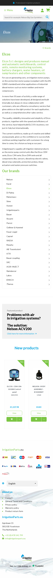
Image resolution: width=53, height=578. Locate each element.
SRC (8, 262)
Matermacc (11, 197)
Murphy (10, 245)
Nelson (10, 179)
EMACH (10, 280)
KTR (9, 254)
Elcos (9, 188)
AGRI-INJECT (13, 267)
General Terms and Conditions (18, 501)
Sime (9, 201)
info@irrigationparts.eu (15, 538)
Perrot (9, 223)
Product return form (14, 511)
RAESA (10, 240)
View (14, 413)
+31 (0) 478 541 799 (14, 535)
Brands (48, 48)
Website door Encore (27, 569)
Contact (9, 498)
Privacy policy (11, 504)
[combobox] (22, 483)
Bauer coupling (13, 258)
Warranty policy (12, 508)
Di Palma (10, 193)
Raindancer (11, 271)
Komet (10, 206)
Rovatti (10, 219)
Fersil (9, 184)
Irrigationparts (13, 210)
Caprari (10, 236)
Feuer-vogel (12, 232)
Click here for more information (21, 333)
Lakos (9, 275)
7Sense (10, 284)
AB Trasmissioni (14, 249)
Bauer (9, 214)
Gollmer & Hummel (15, 227)
